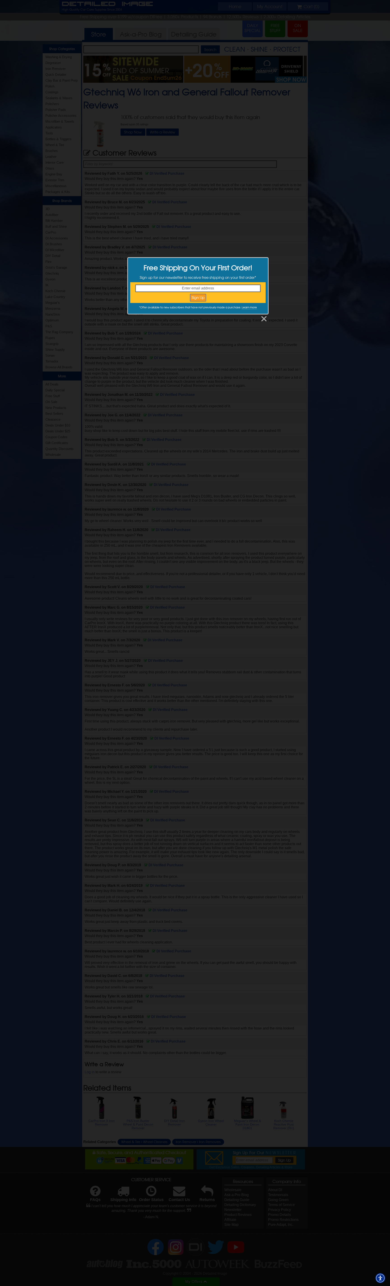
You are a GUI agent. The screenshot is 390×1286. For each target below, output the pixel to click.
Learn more (249, 307)
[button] (380, 1278)
